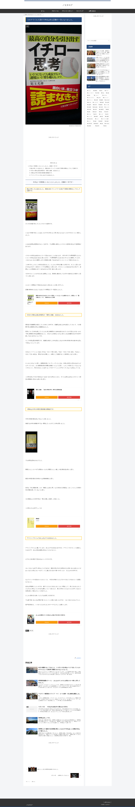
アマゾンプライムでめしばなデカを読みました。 (43, 175)
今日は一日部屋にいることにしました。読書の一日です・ (43, 166)
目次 (51, 163)
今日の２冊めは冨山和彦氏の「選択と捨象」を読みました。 (46, 170)
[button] (109, 40)
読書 (32, 630)
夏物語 (37, 518)
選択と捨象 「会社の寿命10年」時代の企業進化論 (49, 389)
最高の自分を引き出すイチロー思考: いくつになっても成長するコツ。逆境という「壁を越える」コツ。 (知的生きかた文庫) (57, 296)
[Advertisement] (53, 131)
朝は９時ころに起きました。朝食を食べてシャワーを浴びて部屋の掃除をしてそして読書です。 (55, 168)
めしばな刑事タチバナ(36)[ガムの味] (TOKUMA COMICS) (50, 615)
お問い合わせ (107, 802)
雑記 (28, 630)
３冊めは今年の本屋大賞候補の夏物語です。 (42, 172)
